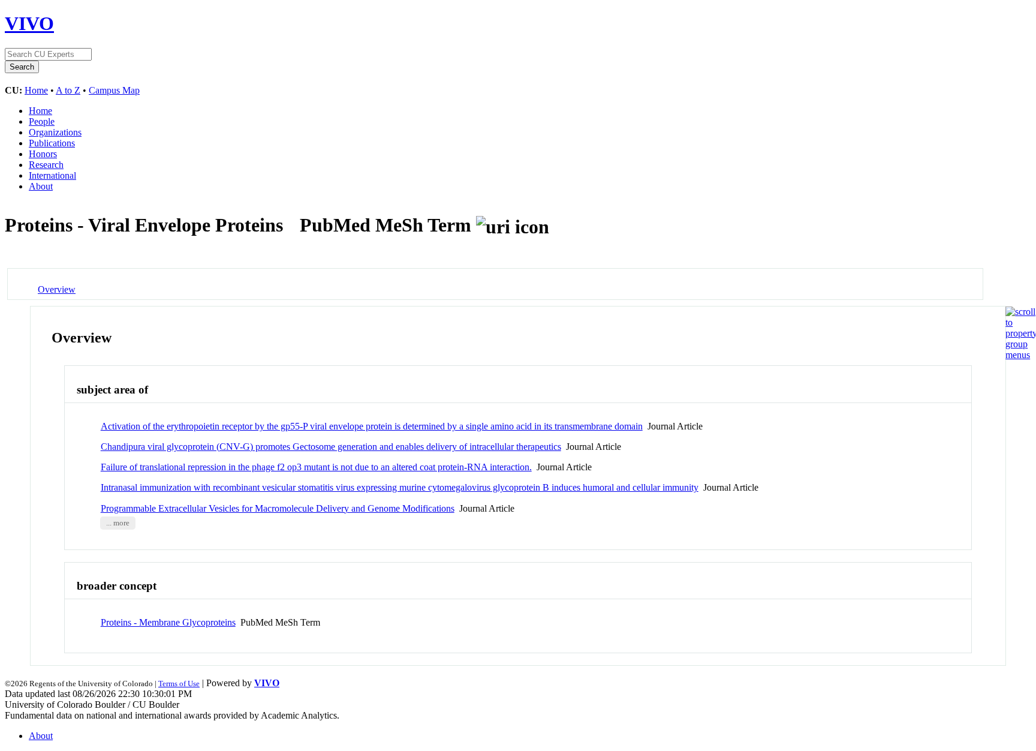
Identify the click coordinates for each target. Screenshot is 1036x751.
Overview (57, 289)
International (52, 175)
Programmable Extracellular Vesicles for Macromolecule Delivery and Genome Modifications (277, 508)
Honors (43, 154)
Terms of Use (179, 683)
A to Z (68, 90)
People (42, 121)
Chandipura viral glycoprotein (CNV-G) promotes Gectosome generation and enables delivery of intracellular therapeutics (331, 446)
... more (118, 523)
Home (36, 90)
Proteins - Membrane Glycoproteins (168, 622)
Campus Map (114, 90)
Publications (52, 143)
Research (46, 165)
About (41, 186)
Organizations (55, 132)
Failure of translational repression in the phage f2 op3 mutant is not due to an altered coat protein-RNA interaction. (316, 467)
